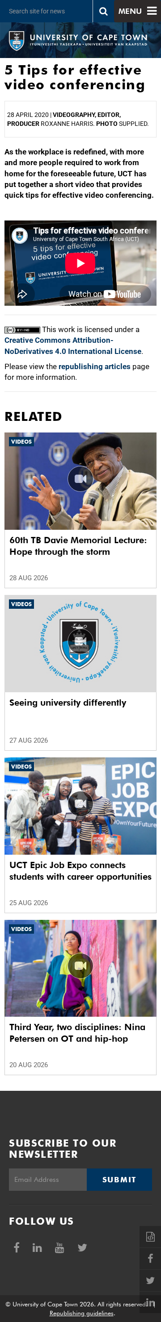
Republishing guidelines (82, 1313)
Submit (119, 1179)
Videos (21, 441)
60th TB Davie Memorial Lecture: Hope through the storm (78, 546)
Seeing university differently (67, 702)
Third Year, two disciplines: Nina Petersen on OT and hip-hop (77, 1033)
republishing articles (95, 366)
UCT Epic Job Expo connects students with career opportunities (80, 871)
